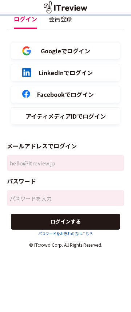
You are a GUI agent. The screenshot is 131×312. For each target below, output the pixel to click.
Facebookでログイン (65, 94)
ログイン (25, 19)
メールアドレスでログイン (42, 145)
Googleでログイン (65, 51)
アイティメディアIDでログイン (65, 116)
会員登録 (60, 19)
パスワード (21, 181)
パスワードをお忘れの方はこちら (65, 233)
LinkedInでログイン (66, 72)
